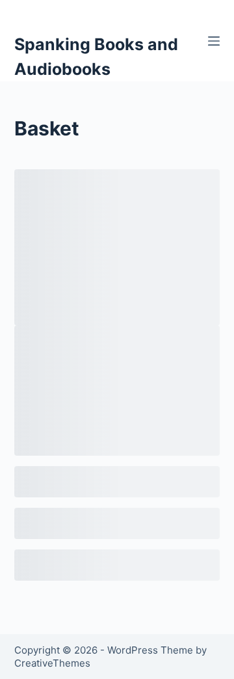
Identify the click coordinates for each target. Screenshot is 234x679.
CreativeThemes (52, 663)
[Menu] (214, 41)
